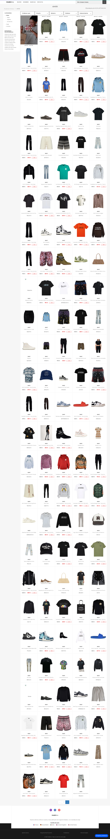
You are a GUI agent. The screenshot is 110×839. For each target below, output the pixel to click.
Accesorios (9, 21)
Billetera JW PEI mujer (9, 37)
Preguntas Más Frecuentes (46, 832)
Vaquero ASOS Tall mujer (10, 40)
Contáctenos (66, 832)
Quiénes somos (25, 832)
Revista (40, 2)
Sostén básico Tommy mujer (10, 35)
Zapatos (9, 19)
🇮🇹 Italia (52, 825)
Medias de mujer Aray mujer (10, 34)
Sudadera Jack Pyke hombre (10, 47)
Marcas (33, 2)
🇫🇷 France (35, 825)
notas (78, 819)
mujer (19, 2)
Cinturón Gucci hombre (9, 45)
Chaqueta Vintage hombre (10, 42)
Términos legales (84, 832)
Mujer (7, 24)
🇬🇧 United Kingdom (61, 825)
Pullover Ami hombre (9, 44)
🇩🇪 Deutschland (44, 825)
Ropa (8, 17)
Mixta (7, 15)
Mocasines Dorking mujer (10, 39)
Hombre (8, 26)
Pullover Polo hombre (9, 49)
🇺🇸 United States (72, 825)
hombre (26, 2)
